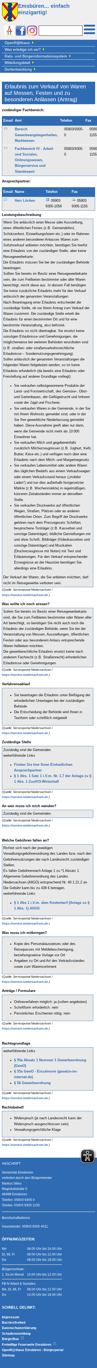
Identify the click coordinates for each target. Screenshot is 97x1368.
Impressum (10, 1317)
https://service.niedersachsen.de (25, 595)
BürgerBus (11, 1339)
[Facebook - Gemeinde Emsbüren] (20, 31)
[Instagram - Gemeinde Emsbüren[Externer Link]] (32, 31)
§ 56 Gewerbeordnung (32, 1083)
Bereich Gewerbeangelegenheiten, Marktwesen (36, 135)
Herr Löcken (25, 201)
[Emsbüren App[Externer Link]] (9, 31)
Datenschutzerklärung (19, 1328)
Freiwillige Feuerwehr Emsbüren (27, 1345)
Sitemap (8, 1355)
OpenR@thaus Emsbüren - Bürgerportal (32, 1350)
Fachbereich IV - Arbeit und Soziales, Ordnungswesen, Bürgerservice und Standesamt (34, 160)
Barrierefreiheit (14, 1322)
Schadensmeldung (16, 1333)
